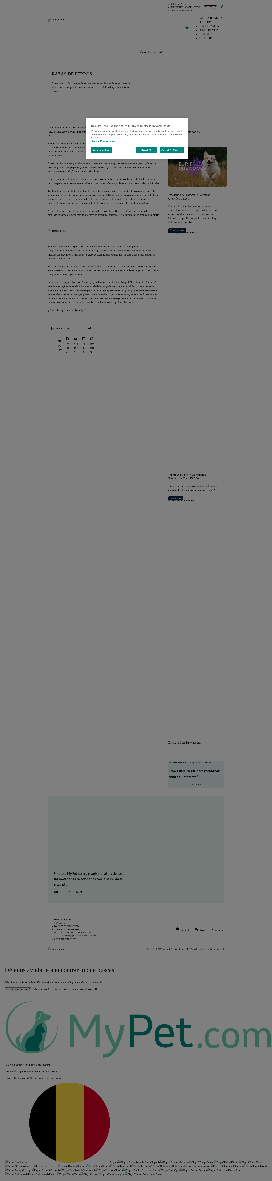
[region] (137, 138)
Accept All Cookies (172, 150)
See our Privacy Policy (103, 141)
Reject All (146, 150)
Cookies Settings (101, 150)
